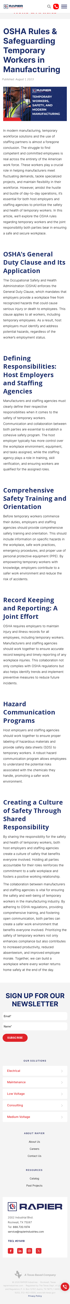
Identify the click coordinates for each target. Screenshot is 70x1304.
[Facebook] (12, 1250)
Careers (34, 1148)
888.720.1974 (21, 1226)
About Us (34, 1141)
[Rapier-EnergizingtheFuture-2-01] (13, 6)
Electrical (13, 1071)
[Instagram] (31, 1250)
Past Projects (34, 1185)
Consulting (15, 1105)
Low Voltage (16, 1093)
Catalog (34, 1178)
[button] (49, 6)
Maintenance (16, 1082)
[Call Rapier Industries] (65, 1286)
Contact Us (34, 1155)
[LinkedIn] (22, 1250)
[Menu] (64, 6)
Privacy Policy (35, 1296)
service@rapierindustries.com (26, 1231)
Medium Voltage (18, 1117)
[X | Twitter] (40, 1250)
